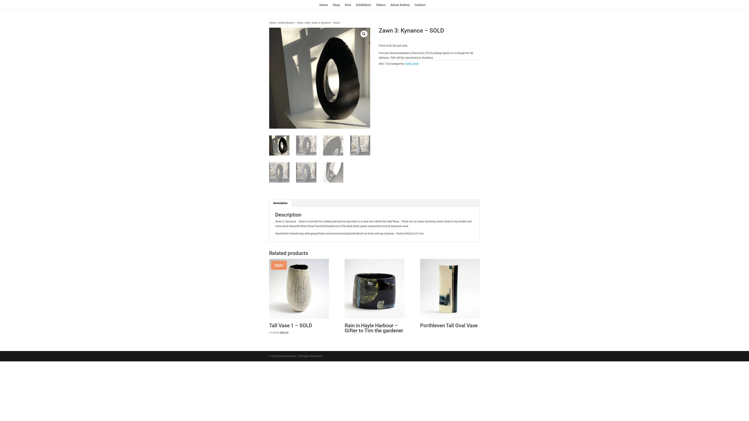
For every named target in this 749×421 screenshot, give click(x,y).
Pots (348, 5)
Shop (336, 5)
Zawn (415, 63)
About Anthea (400, 5)
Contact (420, 5)
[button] (363, 33)
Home (323, 5)
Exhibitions (363, 5)
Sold (307, 22)
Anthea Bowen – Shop (290, 22)
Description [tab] (280, 203)
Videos (381, 5)
